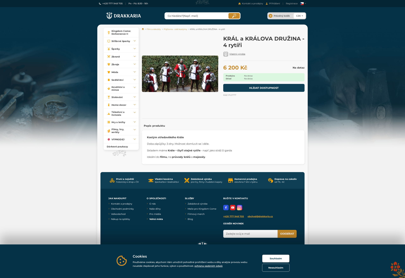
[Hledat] (234, 16)
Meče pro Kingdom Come (202, 208)
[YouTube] (232, 207)
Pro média (155, 214)
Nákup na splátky (120, 219)
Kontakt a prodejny (252, 3)
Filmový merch (196, 214)
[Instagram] (239, 207)
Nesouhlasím (275, 267)
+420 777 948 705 (112, 3)
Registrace (292, 3)
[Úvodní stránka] (143, 29)
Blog (190, 219)
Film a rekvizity (154, 29)
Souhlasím (276, 258)
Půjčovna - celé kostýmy (175, 29)
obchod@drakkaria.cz (260, 216)
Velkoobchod (118, 214)
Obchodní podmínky (122, 208)
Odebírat (287, 233)
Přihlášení (274, 3)
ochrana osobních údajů (208, 266)
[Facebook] (226, 207)
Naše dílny (155, 208)
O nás (152, 203)
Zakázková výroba (197, 203)
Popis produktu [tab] (154, 125)
